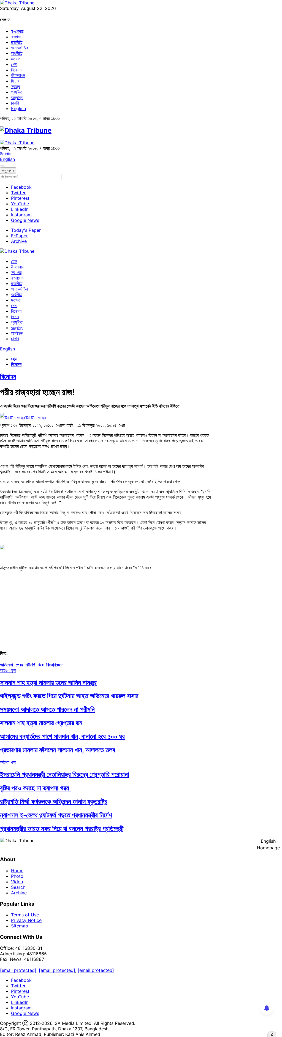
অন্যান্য (17, 97)
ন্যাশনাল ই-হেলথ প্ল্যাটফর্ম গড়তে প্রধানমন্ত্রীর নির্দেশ (56, 815)
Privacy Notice (26, 920)
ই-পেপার (17, 31)
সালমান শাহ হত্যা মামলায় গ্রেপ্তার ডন (41, 723)
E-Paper (19, 235)
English (18, 108)
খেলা (14, 64)
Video (17, 881)
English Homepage (268, 844)
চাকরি (15, 103)
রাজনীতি (16, 42)
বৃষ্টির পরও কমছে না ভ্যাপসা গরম (35, 788)
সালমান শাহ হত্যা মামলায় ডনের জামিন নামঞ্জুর (48, 683)
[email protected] (18, 970)
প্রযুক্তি (17, 92)
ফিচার (15, 81)
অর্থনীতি (16, 53)
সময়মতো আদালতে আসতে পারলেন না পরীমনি (47, 709)
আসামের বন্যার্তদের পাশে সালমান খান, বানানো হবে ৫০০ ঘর (62, 736)
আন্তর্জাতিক (19, 47)
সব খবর (16, 272)
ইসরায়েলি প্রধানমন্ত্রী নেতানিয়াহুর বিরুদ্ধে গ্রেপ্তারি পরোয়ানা (64, 774)
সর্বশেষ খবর (8, 762)
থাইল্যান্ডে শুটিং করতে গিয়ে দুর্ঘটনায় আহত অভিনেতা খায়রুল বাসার (69, 696)
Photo (17, 876)
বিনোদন (16, 70)
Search (18, 887)
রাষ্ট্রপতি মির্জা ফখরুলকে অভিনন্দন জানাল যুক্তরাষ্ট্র (53, 801)
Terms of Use (25, 915)
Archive (19, 241)
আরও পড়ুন (8, 670)
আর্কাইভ (17, 333)
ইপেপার (5, 153)
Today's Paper (26, 230)
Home (17, 870)
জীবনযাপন (18, 75)
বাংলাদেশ (17, 36)
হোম (14, 261)
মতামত (16, 59)
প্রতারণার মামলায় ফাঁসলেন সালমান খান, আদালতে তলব (58, 750)
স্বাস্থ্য (15, 86)
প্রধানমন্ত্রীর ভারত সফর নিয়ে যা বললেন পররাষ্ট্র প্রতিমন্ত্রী (61, 829)
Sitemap (19, 926)
